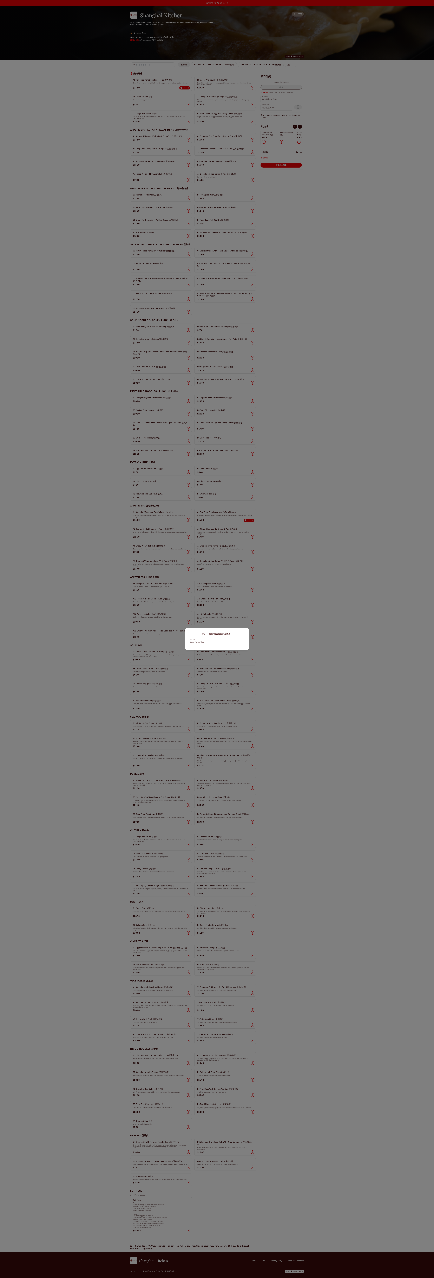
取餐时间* (193, 639)
